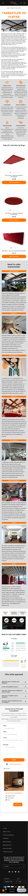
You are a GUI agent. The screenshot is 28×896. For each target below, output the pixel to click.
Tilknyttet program (8, 851)
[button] (3, 3)
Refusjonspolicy (7, 841)
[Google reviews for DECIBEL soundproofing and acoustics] (14, 663)
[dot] (10, 172)
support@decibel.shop (15, 764)
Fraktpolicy (6, 838)
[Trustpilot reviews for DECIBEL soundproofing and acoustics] (14, 646)
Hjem (8, 8)
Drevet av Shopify (19, 892)
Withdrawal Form (7, 845)
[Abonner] (23, 866)
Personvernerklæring (8, 835)
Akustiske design (7, 848)
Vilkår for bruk (6, 831)
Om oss (5, 828)
